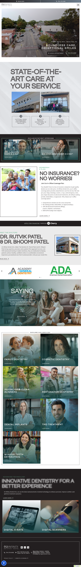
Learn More (8, 363)
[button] (78, 5)
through (35, 223)
